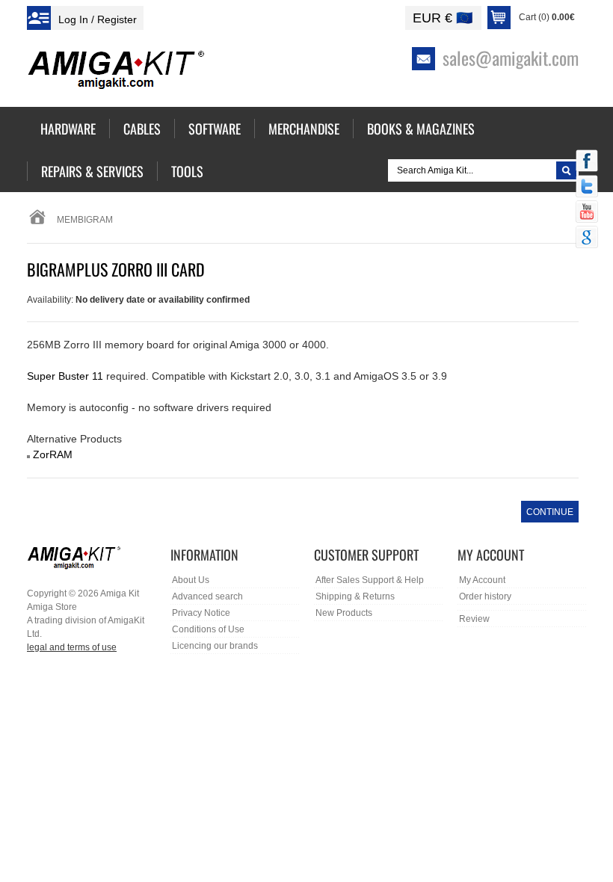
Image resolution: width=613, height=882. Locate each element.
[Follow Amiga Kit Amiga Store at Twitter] (587, 187)
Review (474, 619)
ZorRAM (53, 454)
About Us (190, 580)
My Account (482, 580)
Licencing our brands (215, 646)
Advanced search (207, 596)
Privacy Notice (201, 613)
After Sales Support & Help (369, 580)
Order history (485, 596)
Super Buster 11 (65, 376)
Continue (549, 512)
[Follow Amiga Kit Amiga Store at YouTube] (587, 213)
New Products (343, 613)
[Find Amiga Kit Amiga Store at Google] (587, 238)
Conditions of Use (208, 629)
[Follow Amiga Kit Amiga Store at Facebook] (587, 162)
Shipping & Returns (355, 596)
